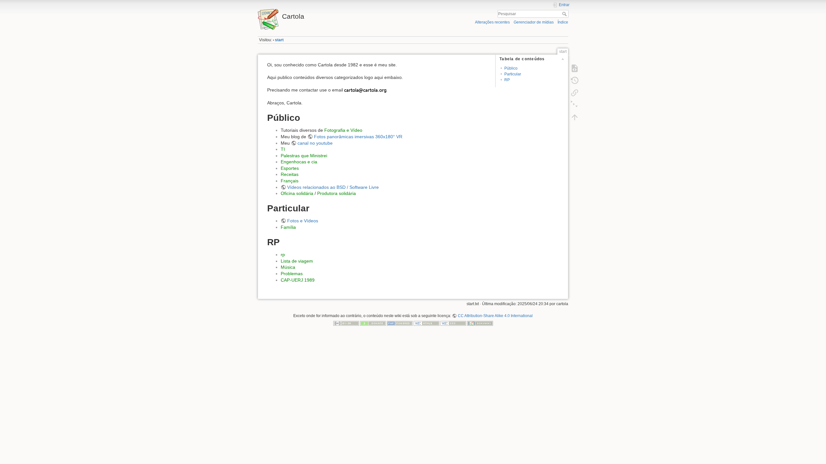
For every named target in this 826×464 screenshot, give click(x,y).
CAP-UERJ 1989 (298, 280)
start (279, 40)
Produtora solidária (336, 193)
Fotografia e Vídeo (343, 130)
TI (283, 149)
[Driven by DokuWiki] (480, 323)
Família (288, 227)
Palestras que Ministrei (304, 155)
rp (283, 254)
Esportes (290, 168)
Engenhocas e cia (299, 161)
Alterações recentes (492, 22)
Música (288, 267)
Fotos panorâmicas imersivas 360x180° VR (358, 136)
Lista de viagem (297, 261)
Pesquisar (565, 14)
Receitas (289, 174)
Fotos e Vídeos (302, 220)
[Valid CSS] (453, 323)
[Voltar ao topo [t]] (574, 117)
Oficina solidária (297, 193)
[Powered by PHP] (400, 323)
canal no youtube (315, 143)
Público (511, 68)
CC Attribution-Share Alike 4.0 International (495, 316)
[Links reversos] (574, 93)
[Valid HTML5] (426, 323)
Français (289, 180)
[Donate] (373, 323)
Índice (563, 22)
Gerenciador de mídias (534, 22)
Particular (512, 74)
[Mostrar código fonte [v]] (574, 68)
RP (507, 80)
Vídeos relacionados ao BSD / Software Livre (333, 187)
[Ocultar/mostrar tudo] (574, 105)
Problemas (292, 273)
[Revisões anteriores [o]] (574, 80)
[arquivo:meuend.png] (365, 89)
